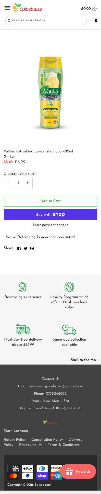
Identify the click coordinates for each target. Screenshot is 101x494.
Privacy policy (30, 445)
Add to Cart (50, 201)
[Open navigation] (7, 7)
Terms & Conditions (64, 445)
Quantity (20, 174)
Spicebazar (43, 484)
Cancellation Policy (47, 440)
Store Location (16, 431)
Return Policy (14, 440)
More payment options (50, 225)
